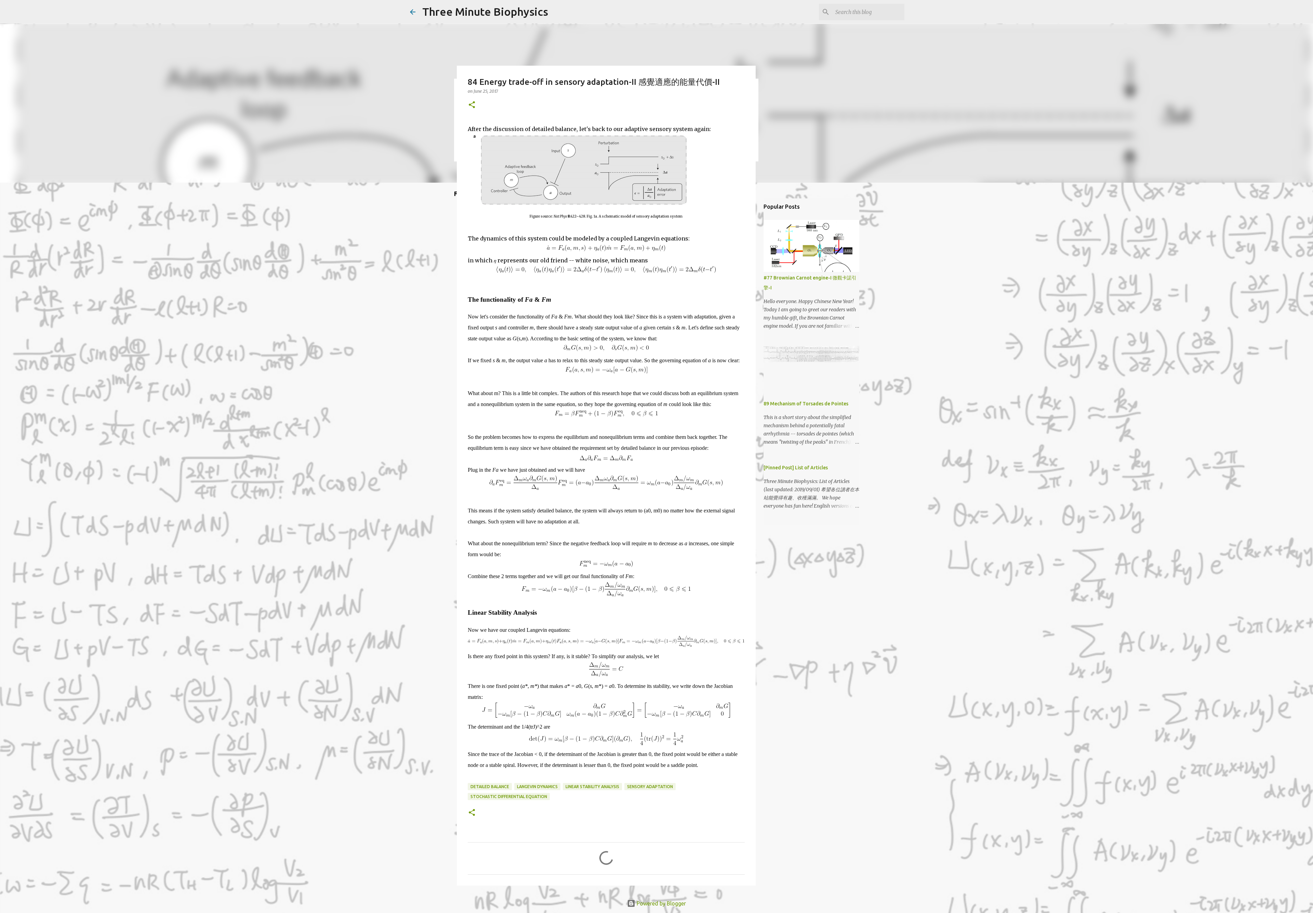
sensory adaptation (650, 786)
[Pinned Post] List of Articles (796, 467)
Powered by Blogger (660, 903)
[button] (472, 105)
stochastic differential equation (508, 796)
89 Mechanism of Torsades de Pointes (806, 403)
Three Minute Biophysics (485, 11)
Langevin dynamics (537, 786)
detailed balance (489, 786)
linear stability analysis (592, 786)
